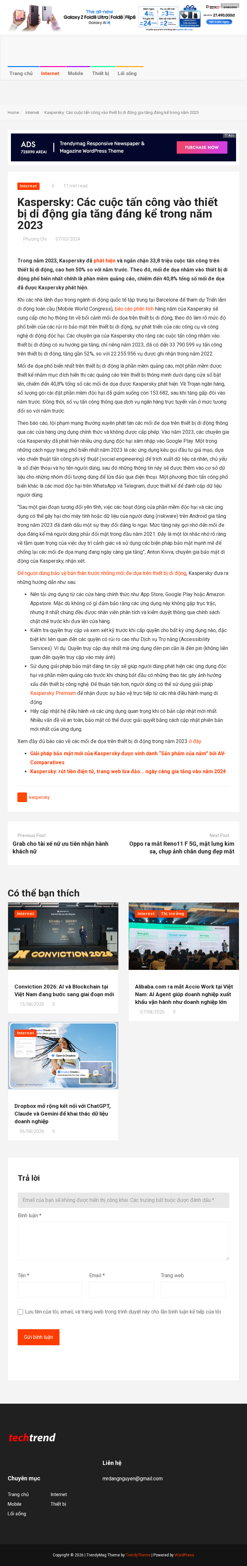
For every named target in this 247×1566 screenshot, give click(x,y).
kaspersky (39, 797)
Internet (50, 73)
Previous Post (32, 835)
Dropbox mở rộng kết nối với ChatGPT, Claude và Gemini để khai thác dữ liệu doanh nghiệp (62, 1114)
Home (13, 112)
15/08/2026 (32, 1004)
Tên (23, 1275)
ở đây (195, 741)
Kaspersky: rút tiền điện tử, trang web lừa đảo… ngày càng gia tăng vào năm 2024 (128, 771)
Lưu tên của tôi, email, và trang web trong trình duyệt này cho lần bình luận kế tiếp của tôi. (123, 1312)
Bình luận (29, 1215)
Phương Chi (35, 239)
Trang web (172, 1275)
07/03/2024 (68, 239)
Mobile (76, 73)
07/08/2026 (152, 1011)
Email (97, 1275)
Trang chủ (21, 73)
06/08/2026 (32, 1131)
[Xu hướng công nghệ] (32, 1437)
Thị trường (172, 913)
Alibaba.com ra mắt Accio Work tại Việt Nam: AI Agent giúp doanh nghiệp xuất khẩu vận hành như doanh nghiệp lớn (184, 994)
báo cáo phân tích (134, 309)
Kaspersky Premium (53, 693)
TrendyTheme (138, 1555)
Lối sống (128, 73)
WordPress (184, 1555)
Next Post (219, 835)
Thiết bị (101, 73)
